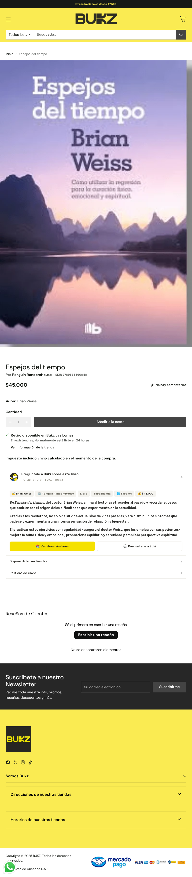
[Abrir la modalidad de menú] (8, 19)
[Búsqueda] (181, 35)
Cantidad (14, 412)
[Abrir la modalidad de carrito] (182, 19)
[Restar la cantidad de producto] (10, 422)
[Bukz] (96, 19)
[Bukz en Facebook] (8, 763)
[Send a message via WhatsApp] (9, 867)
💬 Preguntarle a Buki (139, 546)
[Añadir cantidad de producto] (27, 422)
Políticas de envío (96, 573)
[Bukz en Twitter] (15, 763)
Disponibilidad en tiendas (96, 561)
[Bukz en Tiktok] (30, 763)
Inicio (9, 54)
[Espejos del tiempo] (96, 203)
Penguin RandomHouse (32, 374)
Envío (42, 458)
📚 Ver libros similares (52, 546)
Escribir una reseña (96, 634)
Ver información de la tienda (32, 447)
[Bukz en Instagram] (23, 763)
